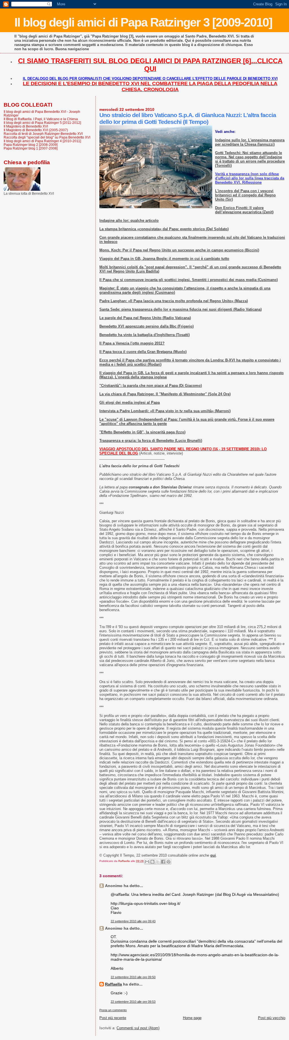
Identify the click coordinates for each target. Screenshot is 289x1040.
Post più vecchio (271, 1018)
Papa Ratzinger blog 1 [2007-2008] (31, 148)
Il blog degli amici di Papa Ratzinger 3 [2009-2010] (143, 22)
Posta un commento (113, 1010)
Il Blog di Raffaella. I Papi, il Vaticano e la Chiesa (41, 119)
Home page (192, 1018)
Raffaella (113, 984)
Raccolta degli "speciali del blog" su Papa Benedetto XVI (47, 137)
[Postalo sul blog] (152, 862)
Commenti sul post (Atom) (138, 1028)
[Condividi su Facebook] (163, 862)
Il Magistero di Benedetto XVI (26, 126)
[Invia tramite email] (147, 862)
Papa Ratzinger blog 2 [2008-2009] (31, 144)
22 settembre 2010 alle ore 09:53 (133, 1001)
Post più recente (112, 1018)
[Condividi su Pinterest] (168, 862)
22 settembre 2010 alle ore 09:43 (133, 921)
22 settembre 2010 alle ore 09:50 (133, 977)
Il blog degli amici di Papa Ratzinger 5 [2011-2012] (42, 122)
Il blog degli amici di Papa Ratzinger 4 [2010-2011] (42, 141)
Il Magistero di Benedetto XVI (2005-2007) (36, 130)
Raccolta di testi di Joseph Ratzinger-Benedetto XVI (43, 133)
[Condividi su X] (158, 862)
